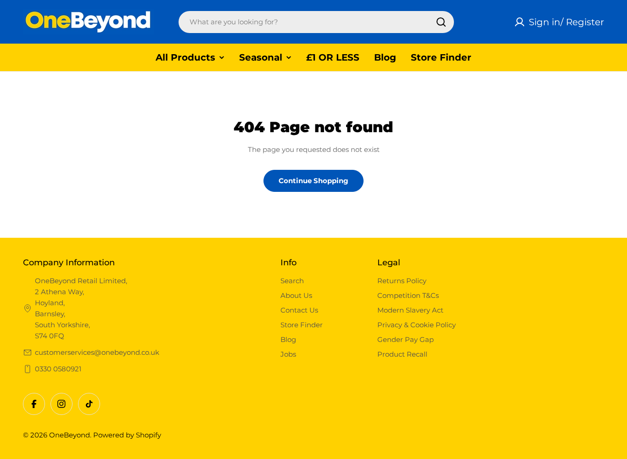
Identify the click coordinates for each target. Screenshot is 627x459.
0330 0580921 (58, 368)
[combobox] (316, 22)
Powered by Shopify (127, 435)
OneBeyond (69, 435)
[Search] (441, 22)
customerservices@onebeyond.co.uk (97, 352)
